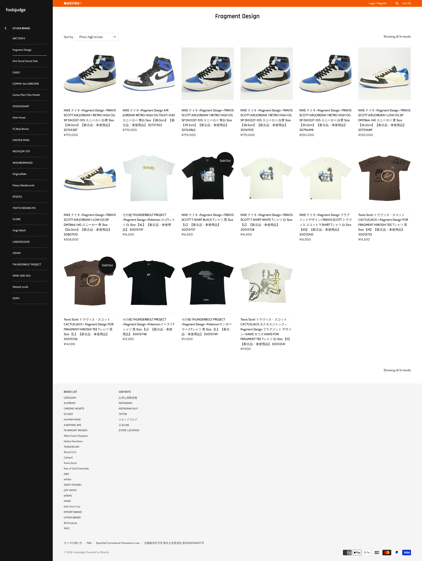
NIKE (66, 474)
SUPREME (70, 403)
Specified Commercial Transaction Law (118, 543)
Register (382, 3)
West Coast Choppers (76, 435)
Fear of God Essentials (76, 468)
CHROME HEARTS (74, 408)
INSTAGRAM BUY (128, 408)
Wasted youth (20, 286)
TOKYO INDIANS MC (24, 208)
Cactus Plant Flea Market (26, 94)
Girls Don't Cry (72, 506)
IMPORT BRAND (73, 512)
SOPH (16, 298)
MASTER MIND (21, 140)
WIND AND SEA (22, 275)
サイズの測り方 (73, 543)
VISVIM (17, 253)
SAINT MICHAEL (73, 484)
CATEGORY (70, 397)
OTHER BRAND (72, 517)
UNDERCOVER (21, 241)
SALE (67, 528)
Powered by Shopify (97, 552)
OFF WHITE (70, 490)
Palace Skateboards (24, 185)
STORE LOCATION (129, 430)
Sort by (68, 37)
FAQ (89, 543)
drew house (19, 117)
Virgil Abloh (19, 230)
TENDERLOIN (71, 446)
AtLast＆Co (70, 452)
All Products (70, 523)
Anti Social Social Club (25, 61)
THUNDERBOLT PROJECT (27, 264)
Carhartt (68, 457)
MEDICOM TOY (21, 151)
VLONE (17, 219)
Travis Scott (70, 463)
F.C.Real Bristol (21, 128)
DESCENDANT (21, 106)
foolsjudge (79, 552)
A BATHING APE (72, 425)
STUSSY (68, 414)
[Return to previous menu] (5, 27)
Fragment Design (22, 49)
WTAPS (68, 495)
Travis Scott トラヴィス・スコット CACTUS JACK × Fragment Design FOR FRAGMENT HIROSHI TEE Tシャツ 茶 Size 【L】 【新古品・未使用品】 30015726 (88, 329)
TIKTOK (123, 414)
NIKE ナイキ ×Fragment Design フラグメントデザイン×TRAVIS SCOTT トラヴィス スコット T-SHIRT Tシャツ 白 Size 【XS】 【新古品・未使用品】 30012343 (325, 225)
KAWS (67, 501)
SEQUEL (17, 196)
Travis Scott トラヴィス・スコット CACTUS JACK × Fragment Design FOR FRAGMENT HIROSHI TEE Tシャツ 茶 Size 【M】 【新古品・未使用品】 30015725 (383, 225)
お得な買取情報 (128, 397)
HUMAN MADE (72, 419)
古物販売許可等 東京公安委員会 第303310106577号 (174, 543)
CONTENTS (125, 392)
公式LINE (124, 425)
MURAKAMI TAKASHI (75, 430)
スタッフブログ (128, 419)
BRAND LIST (70, 392)
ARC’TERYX (19, 38)
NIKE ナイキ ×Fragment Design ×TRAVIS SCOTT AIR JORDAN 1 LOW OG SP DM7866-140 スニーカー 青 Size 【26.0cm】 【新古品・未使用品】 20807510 (90, 225)
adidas (67, 479)
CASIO (16, 72)
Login (372, 3)
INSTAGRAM (125, 403)
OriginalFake (19, 174)
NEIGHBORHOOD (23, 162)
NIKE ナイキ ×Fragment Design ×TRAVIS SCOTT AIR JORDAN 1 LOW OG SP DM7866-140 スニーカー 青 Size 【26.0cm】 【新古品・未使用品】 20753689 (384, 120)
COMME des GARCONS (26, 83)
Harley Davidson (73, 441)
